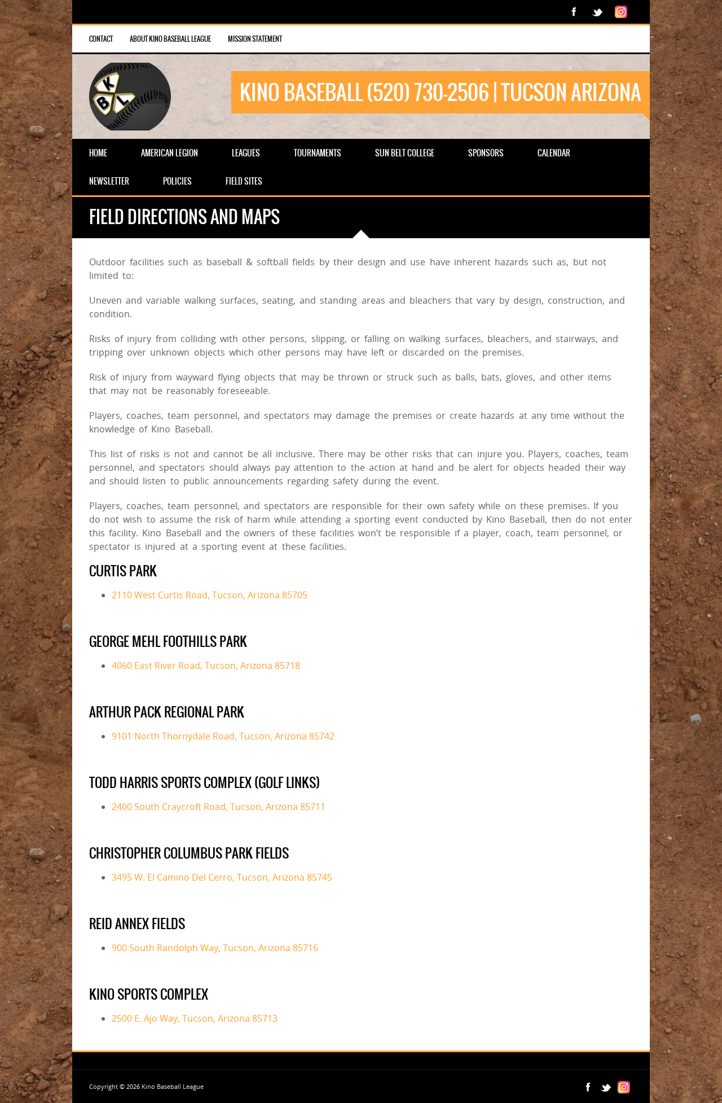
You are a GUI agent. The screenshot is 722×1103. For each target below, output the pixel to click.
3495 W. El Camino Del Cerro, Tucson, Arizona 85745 (222, 877)
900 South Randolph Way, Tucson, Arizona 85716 (215, 948)
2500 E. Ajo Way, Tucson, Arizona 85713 (195, 1018)
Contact (101, 39)
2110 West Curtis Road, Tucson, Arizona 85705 (209, 595)
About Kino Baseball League (170, 39)
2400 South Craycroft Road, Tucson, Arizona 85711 (218, 806)
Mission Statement (255, 39)
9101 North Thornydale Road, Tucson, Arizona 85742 (223, 736)
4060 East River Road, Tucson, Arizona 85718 (206, 665)
